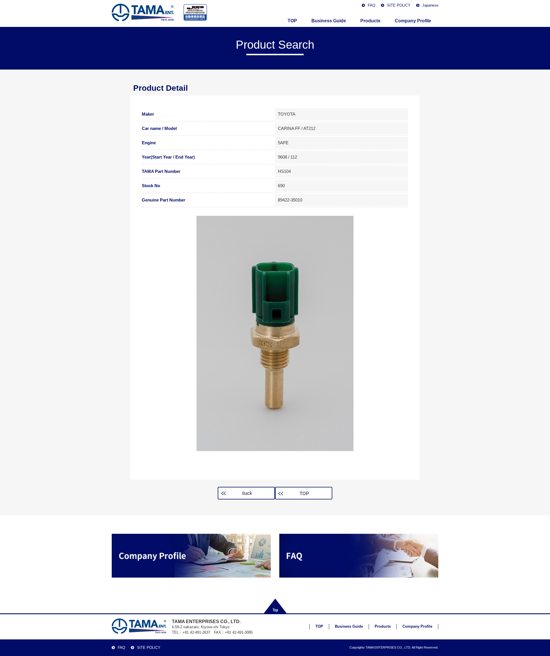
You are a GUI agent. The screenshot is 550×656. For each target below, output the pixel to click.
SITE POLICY (398, 5)
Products (370, 20)
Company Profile (413, 20)
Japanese (430, 5)
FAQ (371, 5)
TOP (292, 20)
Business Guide (328, 20)
